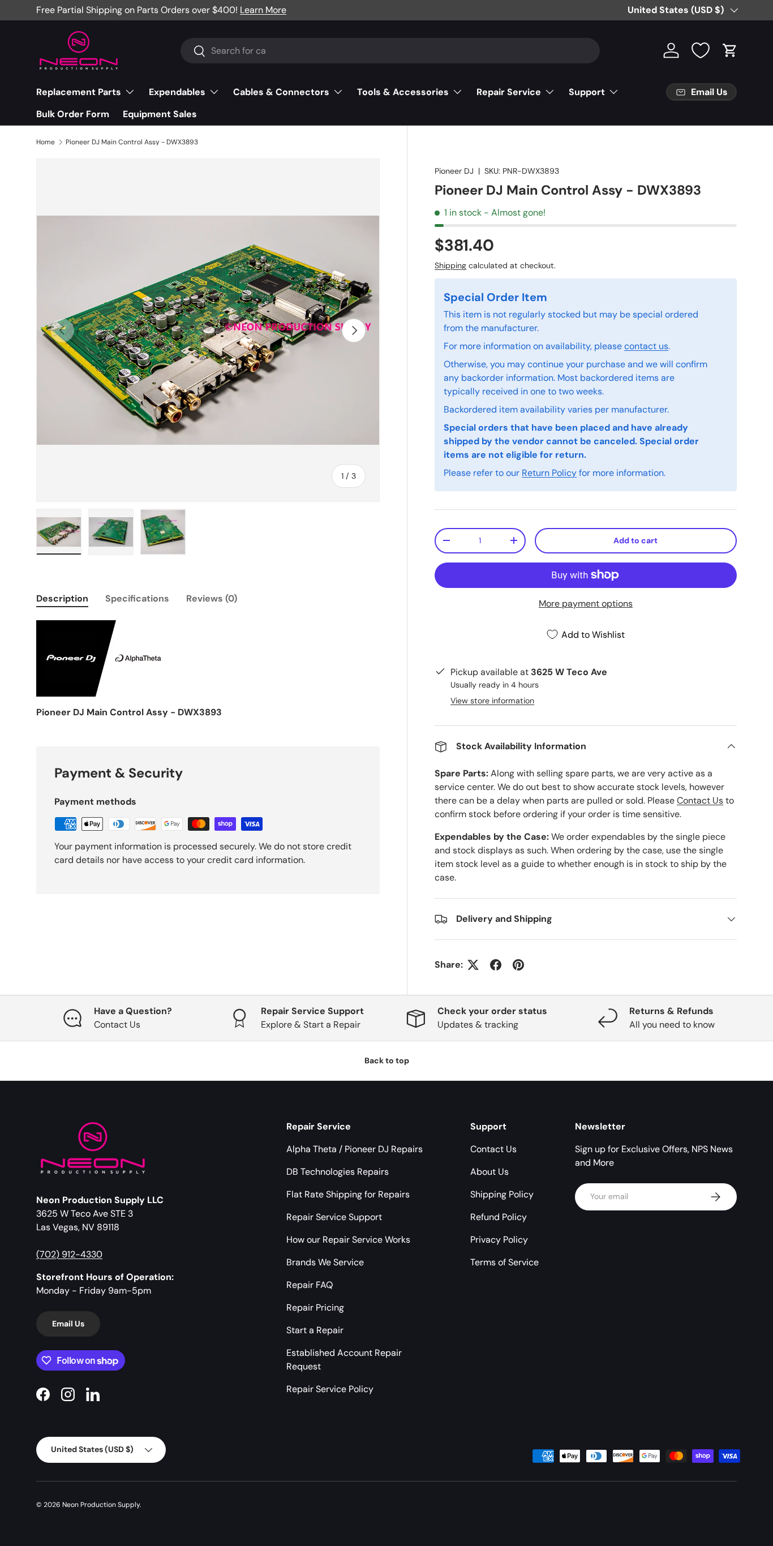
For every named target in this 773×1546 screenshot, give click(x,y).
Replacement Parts (78, 92)
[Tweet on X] (473, 965)
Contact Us (700, 800)
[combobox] (390, 50)
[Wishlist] (700, 50)
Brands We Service (325, 1262)
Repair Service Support (334, 1217)
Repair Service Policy (329, 1389)
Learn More (263, 10)
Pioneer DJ (454, 171)
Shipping (450, 265)
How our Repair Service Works (348, 1240)
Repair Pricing (315, 1307)
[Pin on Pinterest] (518, 965)
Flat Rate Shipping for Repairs (348, 1194)
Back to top (386, 1060)
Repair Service (508, 92)
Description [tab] (62, 598)
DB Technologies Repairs (337, 1172)
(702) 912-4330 (69, 1254)
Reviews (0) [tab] (211, 598)
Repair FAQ (309, 1285)
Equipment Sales (160, 114)
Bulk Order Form (72, 114)
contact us (646, 346)
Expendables (177, 92)
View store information (492, 700)
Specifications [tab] (137, 598)
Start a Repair (314, 1330)
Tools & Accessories (403, 92)
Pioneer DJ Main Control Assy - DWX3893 (132, 142)
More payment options (586, 603)
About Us (489, 1172)
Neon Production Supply (101, 1504)
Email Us (68, 1324)
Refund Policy (498, 1217)
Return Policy (549, 473)
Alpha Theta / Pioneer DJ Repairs (354, 1149)
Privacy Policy (499, 1240)
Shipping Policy (502, 1194)
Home (45, 142)
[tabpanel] (208, 669)
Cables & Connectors (281, 92)
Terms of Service (504, 1262)
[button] (730, 50)
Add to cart (635, 540)
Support (587, 92)
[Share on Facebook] (495, 965)
